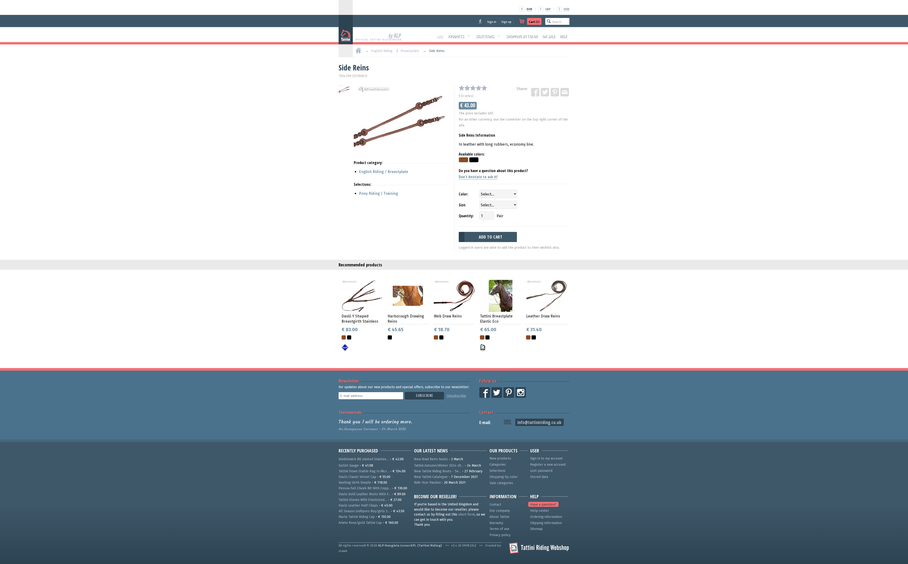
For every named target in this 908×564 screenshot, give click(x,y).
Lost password (541, 471)
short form (466, 514)
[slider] (473, 88)
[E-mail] (564, 92)
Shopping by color (522, 36)
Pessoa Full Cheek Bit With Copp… (365, 488)
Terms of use (499, 529)
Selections (485, 36)
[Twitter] (545, 92)
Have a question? (543, 505)
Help (563, 36)
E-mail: (485, 422)
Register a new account (548, 465)
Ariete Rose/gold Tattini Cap (360, 523)
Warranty (496, 523)
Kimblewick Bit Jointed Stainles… (364, 459)
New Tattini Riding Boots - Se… (437, 471)
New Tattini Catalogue (431, 477)
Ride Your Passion (427, 483)
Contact (486, 412)
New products (500, 458)
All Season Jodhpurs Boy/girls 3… (364, 511)
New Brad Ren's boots (431, 459)
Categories (497, 465)
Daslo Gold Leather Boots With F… (365, 494)
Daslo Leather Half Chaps (358, 505)
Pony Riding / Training (378, 193)
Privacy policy (500, 535)
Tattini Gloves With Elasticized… (363, 500)
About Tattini (499, 517)
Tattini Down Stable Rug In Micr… (364, 471)
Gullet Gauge (349, 466)
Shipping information (546, 523)
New (440, 36)
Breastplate (410, 51)
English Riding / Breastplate (383, 171)
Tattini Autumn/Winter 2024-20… (439, 466)
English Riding (382, 51)
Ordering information (546, 517)
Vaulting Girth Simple (355, 483)
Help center (539, 511)
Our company (499, 511)
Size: (462, 205)
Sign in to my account (546, 458)
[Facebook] (535, 92)
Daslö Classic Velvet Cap (357, 477)
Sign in (491, 22)
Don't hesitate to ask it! (478, 176)
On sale (548, 36)
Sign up (506, 22)
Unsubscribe (456, 396)
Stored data (539, 477)
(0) (534, 22)
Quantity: (466, 215)
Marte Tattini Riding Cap (357, 517)
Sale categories (501, 483)
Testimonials (350, 412)
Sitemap (536, 529)
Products (456, 36)
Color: (463, 194)
